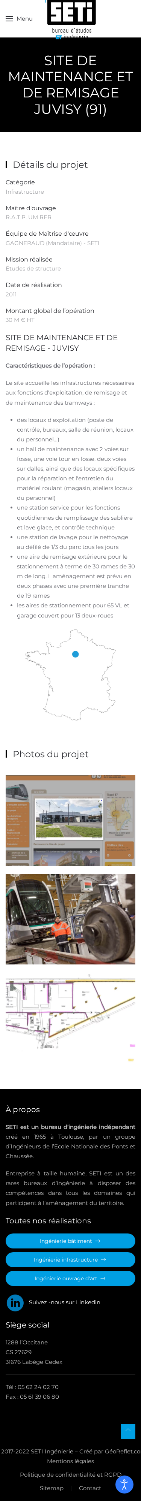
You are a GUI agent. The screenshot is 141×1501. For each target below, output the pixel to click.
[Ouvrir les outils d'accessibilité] (124, 1485)
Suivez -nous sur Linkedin (62, 1302)
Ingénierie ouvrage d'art (66, 1278)
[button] (19, 18)
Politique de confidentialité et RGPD (70, 1474)
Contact (90, 1488)
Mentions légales (70, 1461)
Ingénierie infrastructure (66, 1259)
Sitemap (52, 1488)
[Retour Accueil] (70, 18)
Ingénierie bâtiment (66, 1241)
